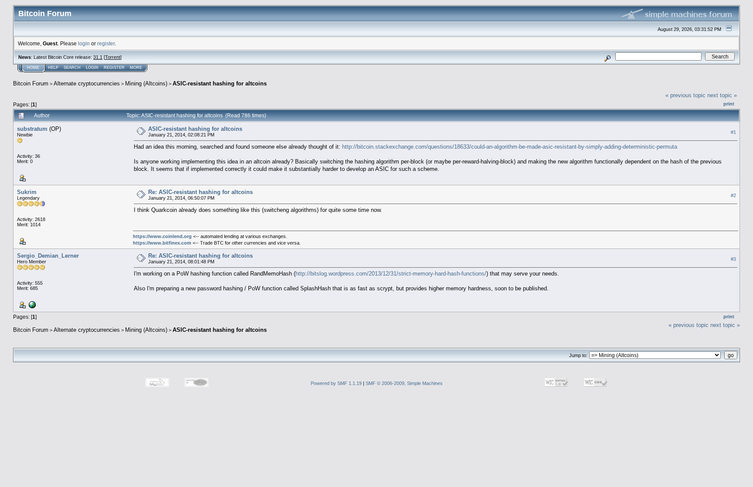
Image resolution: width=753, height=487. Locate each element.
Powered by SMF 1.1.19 (336, 383)
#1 (733, 132)
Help (53, 67)
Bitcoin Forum (30, 83)
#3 (733, 259)
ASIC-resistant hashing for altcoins (220, 83)
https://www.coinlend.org (162, 236)
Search (72, 67)
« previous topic (685, 95)
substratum (32, 129)
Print (728, 103)
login (84, 43)
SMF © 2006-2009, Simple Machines (404, 383)
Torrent (112, 57)
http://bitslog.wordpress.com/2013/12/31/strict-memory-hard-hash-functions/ (390, 273)
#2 (733, 195)
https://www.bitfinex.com (162, 242)
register (106, 43)
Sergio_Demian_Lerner (48, 255)
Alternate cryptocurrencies (87, 83)
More (136, 67)
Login (92, 67)
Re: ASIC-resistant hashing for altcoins (200, 192)
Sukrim (27, 192)
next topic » (722, 95)
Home (33, 67)
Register (114, 67)
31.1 (97, 57)
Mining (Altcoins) (146, 83)
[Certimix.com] (31, 304)
